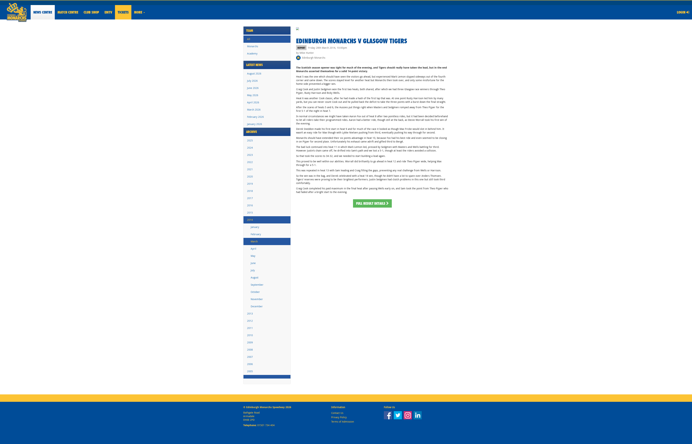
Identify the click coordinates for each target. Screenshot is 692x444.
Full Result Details (371, 203)
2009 (250, 342)
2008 (250, 349)
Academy (252, 53)
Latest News (254, 65)
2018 (250, 191)
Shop (91, 12)
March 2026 (254, 109)
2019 (250, 183)
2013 (250, 313)
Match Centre (67, 12)
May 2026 (252, 95)
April (253, 248)
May (253, 256)
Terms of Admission (342, 421)
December (257, 306)
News (42, 12)
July (253, 270)
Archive (251, 132)
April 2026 (253, 102)
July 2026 (252, 80)
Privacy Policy (339, 417)
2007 (250, 357)
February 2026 (255, 116)
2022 (250, 162)
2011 (250, 328)
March (254, 241)
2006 (250, 364)
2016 (250, 205)
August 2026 (254, 73)
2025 (250, 140)
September (257, 284)
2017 (250, 198)
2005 (250, 371)
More (138, 12)
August (254, 277)
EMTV (108, 12)
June (253, 263)
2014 (250, 219)
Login (681, 12)
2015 (250, 212)
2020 (250, 176)
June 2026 (253, 88)
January (255, 227)
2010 (250, 335)
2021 (250, 169)
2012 (250, 320)
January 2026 (254, 124)
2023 (250, 155)
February (256, 234)
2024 (250, 147)
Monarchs (252, 46)
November (257, 299)
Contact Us (337, 413)
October (255, 292)
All (248, 39)
